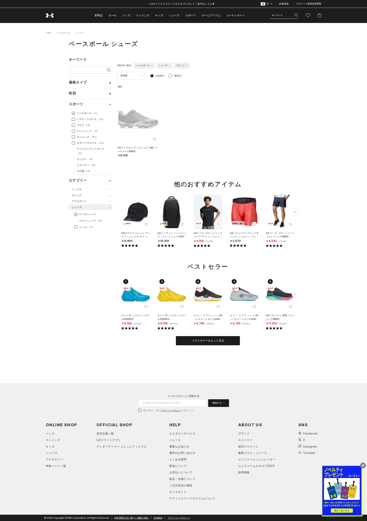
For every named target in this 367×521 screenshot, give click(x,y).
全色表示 (160, 75)
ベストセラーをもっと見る (208, 340)
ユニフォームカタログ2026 (256, 465)
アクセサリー (54, 459)
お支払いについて (180, 472)
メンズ (126, 15)
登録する (217, 403)
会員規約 (158, 517)
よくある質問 (178, 459)
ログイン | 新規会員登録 (308, 3)
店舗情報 (284, 3)
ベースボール (62, 32)
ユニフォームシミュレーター (257, 459)
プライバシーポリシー (171, 410)
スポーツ (190, 15)
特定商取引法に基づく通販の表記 (131, 517)
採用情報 (244, 472)
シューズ (174, 15)
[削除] (152, 66)
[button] (295, 212)
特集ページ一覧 (56, 465)
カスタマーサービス (182, 433)
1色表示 (178, 75)
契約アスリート (248, 446)
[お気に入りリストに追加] (146, 224)
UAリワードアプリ (109, 440)
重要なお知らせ (179, 446)
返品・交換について (182, 478)
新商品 (99, 15)
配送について (178, 465)
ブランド (244, 433)
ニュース (175, 440)
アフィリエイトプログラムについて (192, 498)
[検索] (296, 15)
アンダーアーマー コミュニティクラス (122, 446)
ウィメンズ (142, 15)
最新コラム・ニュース (252, 452)
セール (112, 15)
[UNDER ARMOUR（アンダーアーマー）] (50, 15)
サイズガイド (178, 491)
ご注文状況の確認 (180, 485)
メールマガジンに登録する (183, 396)
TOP (48, 32)
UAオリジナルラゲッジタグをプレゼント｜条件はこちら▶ (182, 3)
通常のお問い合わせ (182, 452)
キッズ (159, 15)
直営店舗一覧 (105, 433)
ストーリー (245, 440)
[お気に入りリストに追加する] (154, 139)
